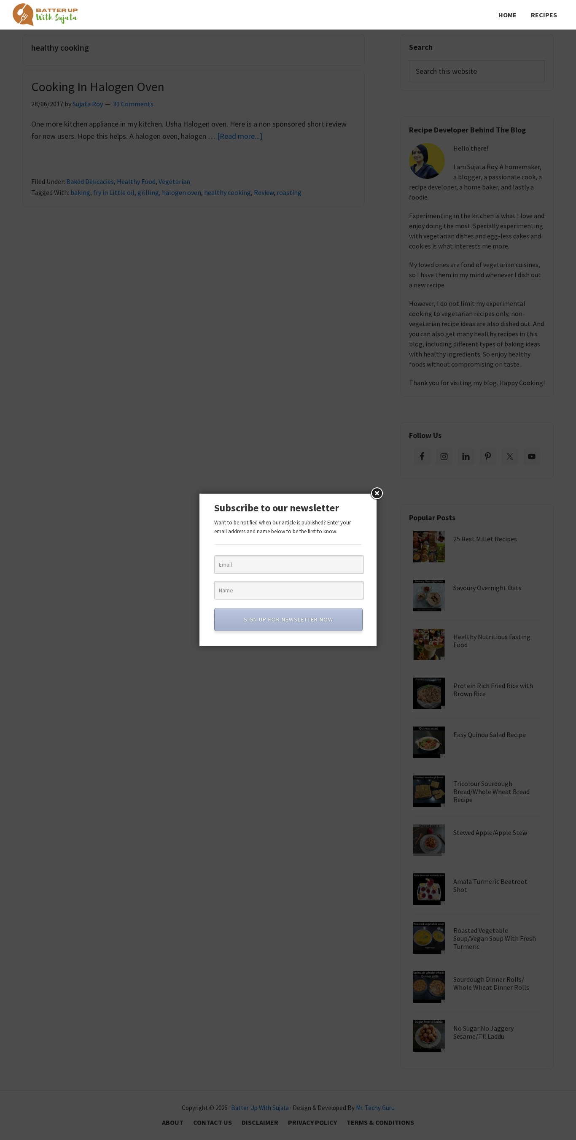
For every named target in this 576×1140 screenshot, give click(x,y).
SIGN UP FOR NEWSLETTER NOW (288, 619)
